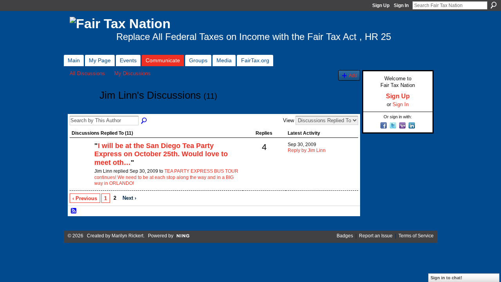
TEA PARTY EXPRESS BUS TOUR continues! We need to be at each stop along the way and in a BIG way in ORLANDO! (166, 177)
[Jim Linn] (82, 109)
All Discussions (87, 73)
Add (353, 75)
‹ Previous (84, 198)
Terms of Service (416, 236)
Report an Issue (376, 236)
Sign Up (380, 5)
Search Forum (144, 121)
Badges (345, 236)
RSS (73, 211)
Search (493, 5)
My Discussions (132, 73)
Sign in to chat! (446, 277)
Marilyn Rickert (127, 236)
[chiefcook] (81, 159)
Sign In (401, 5)
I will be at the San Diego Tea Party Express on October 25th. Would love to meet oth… (161, 154)
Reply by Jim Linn (307, 150)
